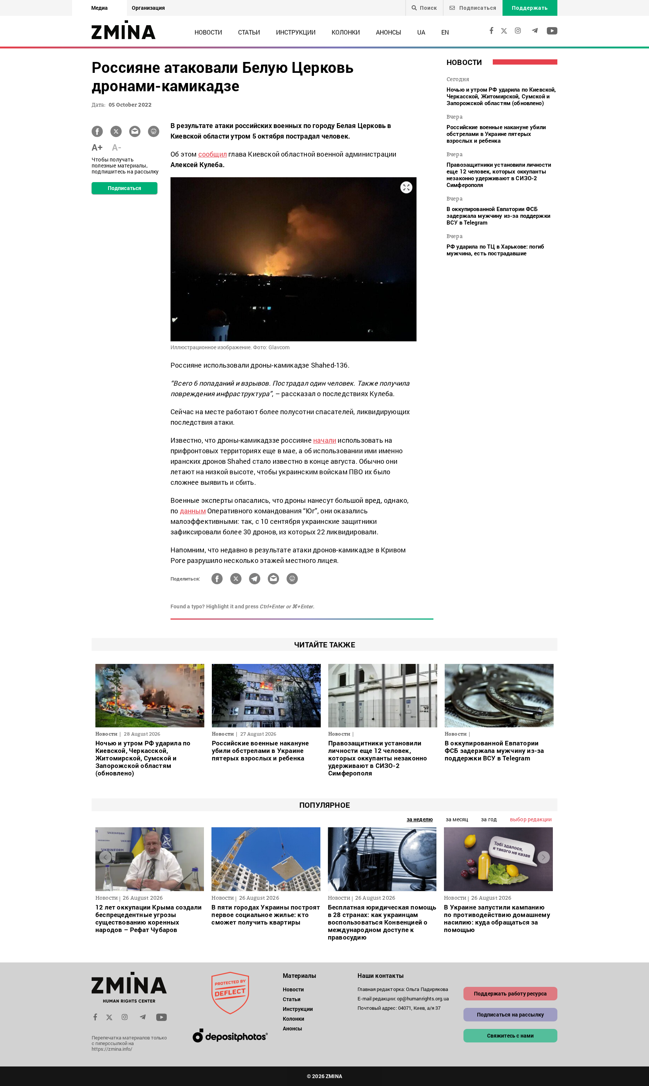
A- (116, 147)
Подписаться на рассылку (510, 1014)
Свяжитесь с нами (510, 1035)
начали (324, 440)
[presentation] (105, 857)
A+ (97, 147)
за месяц (457, 819)
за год (489, 819)
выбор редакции (531, 819)
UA (421, 32)
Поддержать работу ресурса (510, 993)
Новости (208, 32)
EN (445, 32)
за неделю (420, 819)
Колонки (346, 32)
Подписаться (477, 7)
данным (193, 510)
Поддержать (530, 7)
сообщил (212, 153)
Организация (148, 7)
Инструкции (295, 32)
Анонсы (388, 32)
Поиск (428, 8)
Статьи (249, 32)
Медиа (99, 7)
